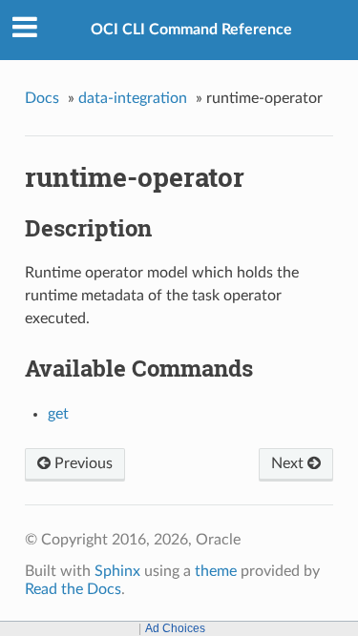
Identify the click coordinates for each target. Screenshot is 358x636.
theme (216, 571)
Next (289, 463)
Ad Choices (175, 628)
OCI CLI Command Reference (191, 29)
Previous (82, 463)
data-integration (132, 98)
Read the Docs (73, 589)
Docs (42, 98)
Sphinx (117, 571)
